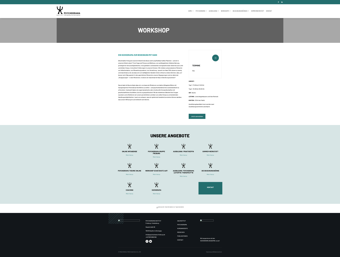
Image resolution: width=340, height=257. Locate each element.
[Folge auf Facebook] (278, 2)
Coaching (129, 190)
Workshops (225, 11)
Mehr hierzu (129, 155)
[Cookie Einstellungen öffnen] (4, 254)
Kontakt (269, 11)
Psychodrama (182, 224)
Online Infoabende (129, 151)
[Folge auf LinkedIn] (281, 2)
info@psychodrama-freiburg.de (155, 234)
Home (190, 11)
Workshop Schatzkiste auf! (156, 171)
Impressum (209, 252)
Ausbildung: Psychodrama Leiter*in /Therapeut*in (183, 172)
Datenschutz (218, 252)
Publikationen (182, 236)
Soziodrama (156, 190)
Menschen (181, 232)
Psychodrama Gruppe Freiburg (156, 152)
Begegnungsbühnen (240, 11)
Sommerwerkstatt (257, 11)
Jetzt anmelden (197, 116)
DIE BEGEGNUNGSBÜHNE (210, 171)
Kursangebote (182, 228)
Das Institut (181, 221)
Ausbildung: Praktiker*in (183, 151)
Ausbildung (213, 11)
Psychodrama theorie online (129, 171)
